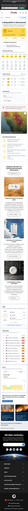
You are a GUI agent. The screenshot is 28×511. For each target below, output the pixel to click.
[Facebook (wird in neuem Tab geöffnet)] (7, 449)
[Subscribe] (23, 444)
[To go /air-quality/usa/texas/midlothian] (14, 361)
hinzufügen (23, 17)
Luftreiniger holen (10, 158)
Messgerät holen (10, 147)
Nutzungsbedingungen (14, 503)
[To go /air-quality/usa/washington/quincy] (14, 348)
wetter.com (15, 322)
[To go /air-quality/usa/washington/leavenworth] (14, 345)
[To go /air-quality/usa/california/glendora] (14, 351)
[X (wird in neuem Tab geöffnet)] (10, 449)
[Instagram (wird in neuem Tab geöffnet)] (17, 449)
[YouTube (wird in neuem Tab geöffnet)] (14, 449)
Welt (1, 17)
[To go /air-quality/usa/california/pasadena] (14, 353)
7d (25, 74)
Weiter (21, 8)
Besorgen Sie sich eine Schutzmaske (14, 153)
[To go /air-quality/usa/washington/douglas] (14, 337)
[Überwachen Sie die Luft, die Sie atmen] (14, 187)
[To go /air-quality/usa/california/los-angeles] (14, 358)
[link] (20, 12)
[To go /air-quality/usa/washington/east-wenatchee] (14, 343)
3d (22, 74)
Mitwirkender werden (7, 401)
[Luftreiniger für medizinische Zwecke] (14, 228)
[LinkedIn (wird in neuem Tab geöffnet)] (21, 449)
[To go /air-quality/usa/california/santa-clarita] (14, 356)
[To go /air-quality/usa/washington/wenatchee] (14, 340)
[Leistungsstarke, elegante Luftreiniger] (14, 270)
